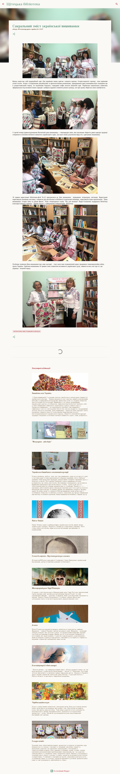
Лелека (35, 625)
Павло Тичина (37, 520)
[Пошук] (116, 4)
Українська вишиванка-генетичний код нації (50, 472)
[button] (14, 34)
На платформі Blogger (61, 771)
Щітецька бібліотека (23, 4)
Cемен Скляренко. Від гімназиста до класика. (51, 556)
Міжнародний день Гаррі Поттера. (46, 588)
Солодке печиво (38, 741)
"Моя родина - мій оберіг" (42, 441)
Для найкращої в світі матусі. (44, 665)
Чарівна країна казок (40, 702)
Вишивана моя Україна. (42, 393)
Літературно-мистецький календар (26, 331)
